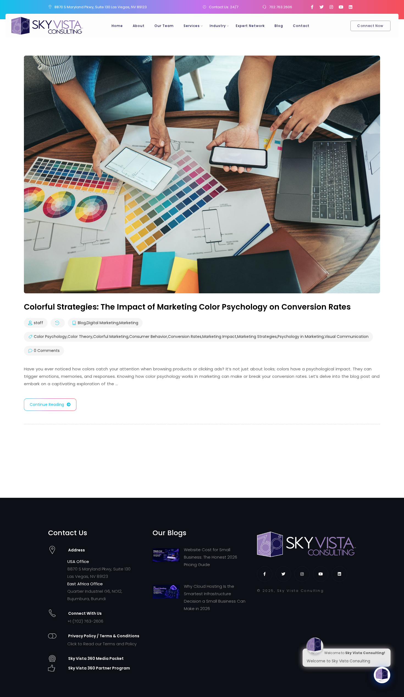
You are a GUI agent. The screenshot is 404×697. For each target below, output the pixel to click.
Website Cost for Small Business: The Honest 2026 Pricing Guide (210, 557)
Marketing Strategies (257, 336)
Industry (218, 25)
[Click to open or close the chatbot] (382, 675)
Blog (279, 25)
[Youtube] (341, 7)
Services (192, 25)
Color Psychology (50, 336)
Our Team (164, 25)
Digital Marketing (102, 323)
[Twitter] (321, 7)
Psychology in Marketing (301, 336)
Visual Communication (347, 336)
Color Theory (80, 336)
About (139, 25)
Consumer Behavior (148, 336)
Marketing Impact (219, 336)
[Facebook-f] (312, 7)
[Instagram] (331, 7)
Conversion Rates (184, 336)
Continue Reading (47, 404)
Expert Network (250, 25)
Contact (301, 25)
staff (38, 323)
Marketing (128, 323)
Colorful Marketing (110, 336)
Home (117, 25)
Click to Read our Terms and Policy (102, 644)
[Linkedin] (350, 7)
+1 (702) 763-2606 (85, 621)
